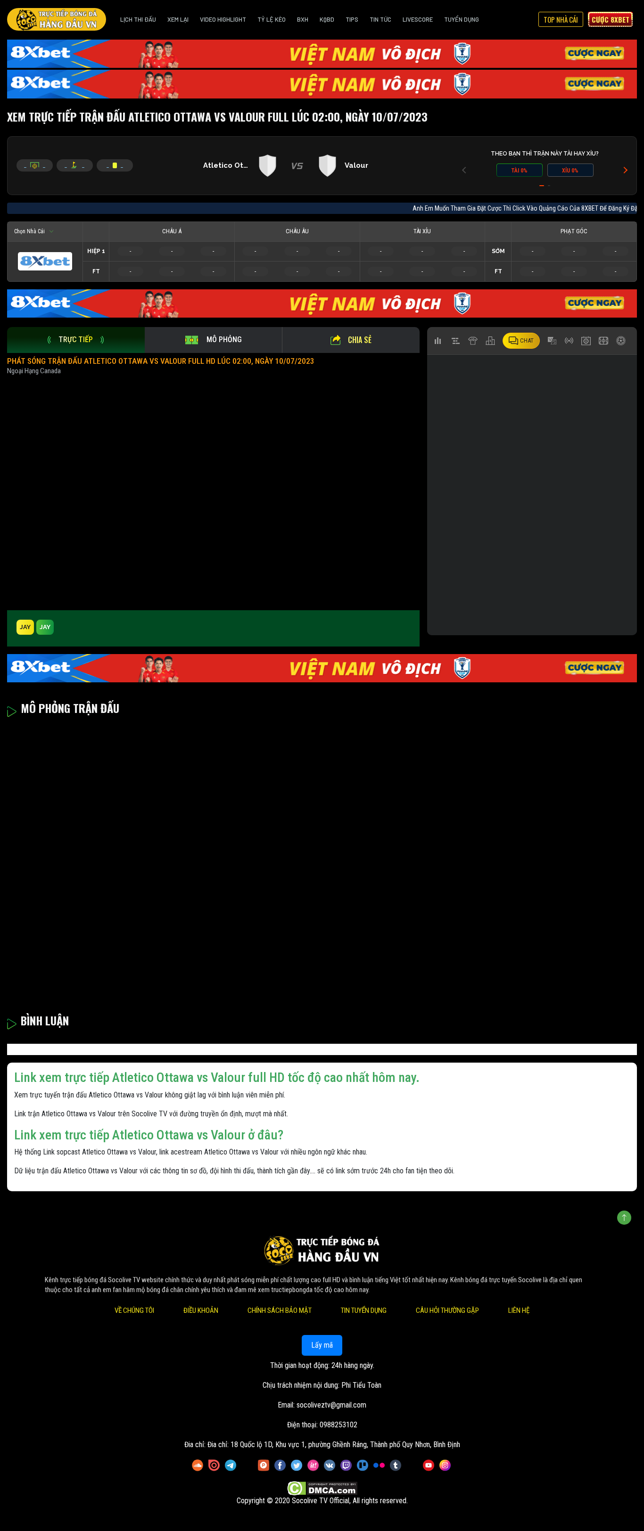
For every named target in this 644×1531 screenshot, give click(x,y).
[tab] (76, 340)
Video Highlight (223, 19)
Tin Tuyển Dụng (364, 1310)
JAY (25, 626)
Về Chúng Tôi (134, 1310)
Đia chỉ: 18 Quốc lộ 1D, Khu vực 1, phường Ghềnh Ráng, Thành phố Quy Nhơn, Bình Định (333, 1444)
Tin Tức (380, 19)
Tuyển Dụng (461, 19)
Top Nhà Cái (561, 19)
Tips (352, 19)
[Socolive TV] (56, 19)
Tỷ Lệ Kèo (271, 19)
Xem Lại (178, 19)
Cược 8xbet (610, 19)
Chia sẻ (360, 339)
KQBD (327, 19)
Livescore (418, 19)
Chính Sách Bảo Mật (280, 1310)
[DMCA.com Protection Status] (322, 1489)
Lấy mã (322, 1345)
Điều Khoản (200, 1310)
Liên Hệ (518, 1310)
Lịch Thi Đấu (138, 19)
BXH (302, 19)
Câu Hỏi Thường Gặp (447, 1310)
